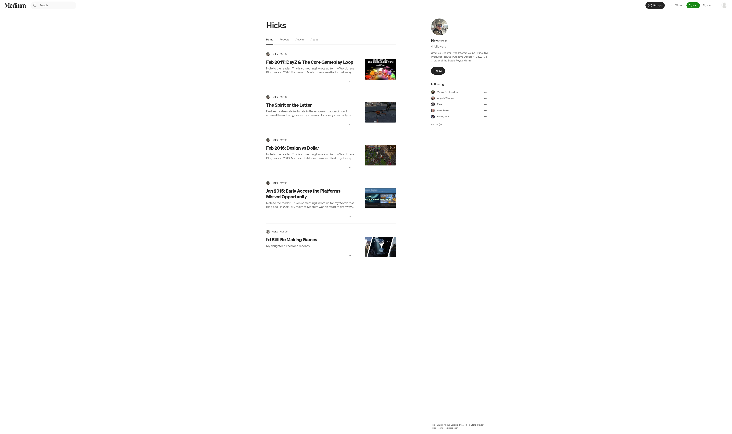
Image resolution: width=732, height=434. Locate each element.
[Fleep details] (486, 104)
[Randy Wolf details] (486, 117)
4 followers (438, 46)
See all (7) (436, 124)
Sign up (693, 5)
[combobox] (58, 5)
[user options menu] (724, 5)
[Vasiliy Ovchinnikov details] (486, 92)
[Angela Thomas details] (486, 98)
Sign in (707, 5)
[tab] (269, 39)
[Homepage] (15, 5)
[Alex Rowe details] (486, 110)
